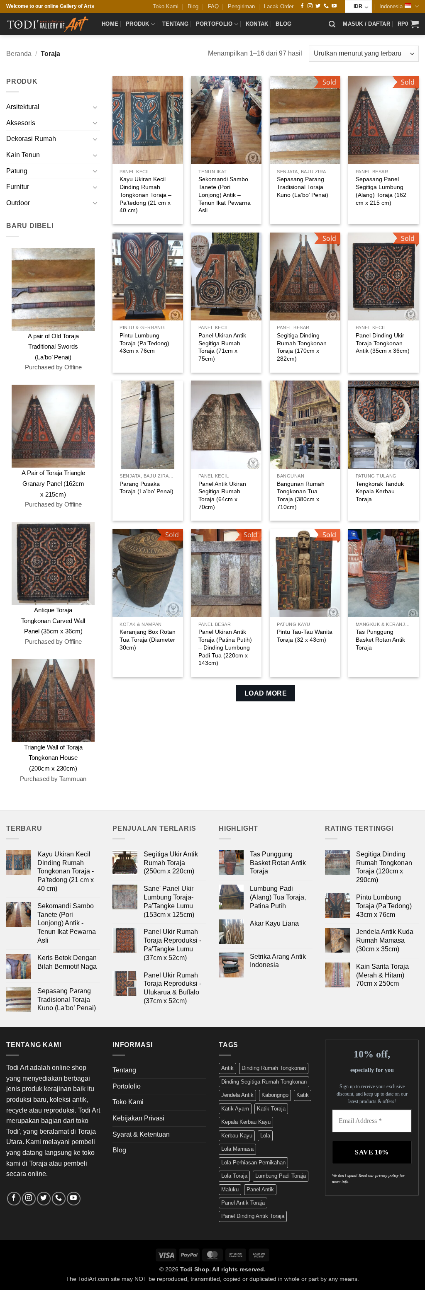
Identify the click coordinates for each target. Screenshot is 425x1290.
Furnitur (17, 186)
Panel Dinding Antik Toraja (252, 1216)
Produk (137, 24)
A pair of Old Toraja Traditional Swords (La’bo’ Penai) (53, 346)
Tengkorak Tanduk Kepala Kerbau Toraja (380, 491)
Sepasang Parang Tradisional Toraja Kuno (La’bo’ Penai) (302, 187)
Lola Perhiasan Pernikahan (253, 1162)
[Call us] (326, 6)
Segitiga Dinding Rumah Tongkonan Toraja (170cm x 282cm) (302, 347)
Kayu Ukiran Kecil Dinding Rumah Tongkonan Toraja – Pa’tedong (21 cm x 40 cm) (145, 194)
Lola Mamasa (237, 1149)
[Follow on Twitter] (317, 6)
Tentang (175, 24)
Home (110, 24)
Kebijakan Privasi (138, 1118)
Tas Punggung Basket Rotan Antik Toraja (380, 639)
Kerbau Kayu (236, 1135)
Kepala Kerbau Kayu (246, 1122)
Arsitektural (22, 106)
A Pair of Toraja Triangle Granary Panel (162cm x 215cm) (53, 483)
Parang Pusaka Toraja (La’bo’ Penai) (146, 487)
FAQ (213, 6)
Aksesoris (20, 122)
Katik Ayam (235, 1109)
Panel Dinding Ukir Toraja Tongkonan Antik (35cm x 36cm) (383, 343)
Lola (265, 1135)
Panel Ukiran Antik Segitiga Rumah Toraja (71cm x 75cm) (222, 347)
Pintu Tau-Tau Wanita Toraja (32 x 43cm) (304, 635)
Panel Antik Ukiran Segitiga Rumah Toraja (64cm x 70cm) (222, 495)
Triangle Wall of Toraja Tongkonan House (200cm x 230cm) (53, 758)
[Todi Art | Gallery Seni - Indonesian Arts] (47, 24)
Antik (227, 1068)
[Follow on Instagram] (310, 6)
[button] (332, 24)
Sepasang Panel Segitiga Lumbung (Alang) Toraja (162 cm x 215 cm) (381, 191)
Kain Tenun (23, 154)
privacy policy (386, 1175)
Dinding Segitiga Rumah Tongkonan (264, 1082)
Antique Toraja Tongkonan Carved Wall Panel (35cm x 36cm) (53, 620)
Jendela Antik (237, 1095)
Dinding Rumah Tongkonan (274, 1068)
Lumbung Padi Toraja (280, 1176)
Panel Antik (260, 1189)
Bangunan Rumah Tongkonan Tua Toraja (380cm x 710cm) (301, 495)
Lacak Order (278, 6)
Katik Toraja (271, 1109)
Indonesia (391, 6)
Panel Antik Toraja (243, 1203)
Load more (265, 693)
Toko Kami (165, 6)
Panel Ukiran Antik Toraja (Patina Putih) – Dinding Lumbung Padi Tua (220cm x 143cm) (225, 647)
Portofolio (214, 24)
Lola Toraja (234, 1176)
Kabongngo (274, 1095)
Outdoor (18, 202)
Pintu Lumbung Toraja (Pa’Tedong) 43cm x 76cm (144, 343)
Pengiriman (241, 6)
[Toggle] (95, 107)
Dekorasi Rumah (31, 138)
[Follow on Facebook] (302, 6)
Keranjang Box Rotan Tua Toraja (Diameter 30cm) (148, 639)
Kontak (257, 24)
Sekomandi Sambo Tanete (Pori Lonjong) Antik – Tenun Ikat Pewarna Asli (224, 194)
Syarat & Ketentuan (141, 1134)
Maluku (230, 1189)
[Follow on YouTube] (334, 6)
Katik (302, 1095)
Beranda (19, 53)
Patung (16, 171)
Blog (193, 6)
